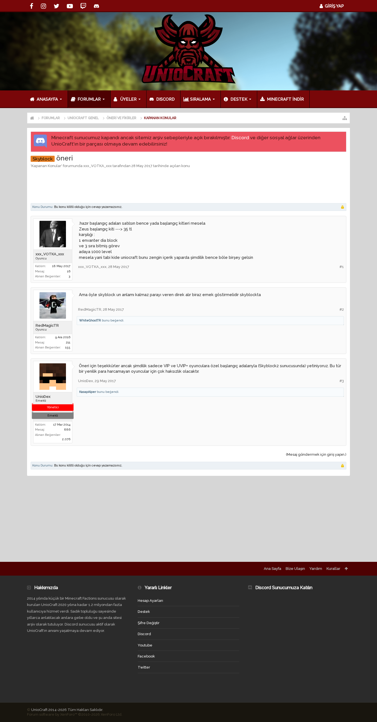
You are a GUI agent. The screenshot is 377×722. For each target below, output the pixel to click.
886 (67, 429)
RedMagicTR (47, 325)
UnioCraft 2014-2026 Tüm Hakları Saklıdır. (67, 710)
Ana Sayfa (272, 569)
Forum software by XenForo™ (74, 714)
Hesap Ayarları (150, 600)
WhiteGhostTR (90, 320)
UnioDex (43, 396)
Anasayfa (47, 99)
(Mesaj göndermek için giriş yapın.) (316, 454)
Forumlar (89, 99)
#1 (341, 267)
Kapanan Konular (46, 166)
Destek (238, 99)
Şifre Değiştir (149, 623)
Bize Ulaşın (295, 569)
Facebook (146, 656)
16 (68, 271)
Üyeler (128, 99)
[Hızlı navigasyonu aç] (345, 118)
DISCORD (165, 99)
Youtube (145, 645)
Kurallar (333, 569)
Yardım (315, 569)
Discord (240, 137)
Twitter (144, 667)
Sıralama (200, 99)
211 (68, 342)
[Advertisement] (188, 185)
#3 (341, 381)
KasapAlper (87, 392)
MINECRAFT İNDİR (285, 99)
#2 (341, 309)
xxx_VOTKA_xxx (97, 166)
